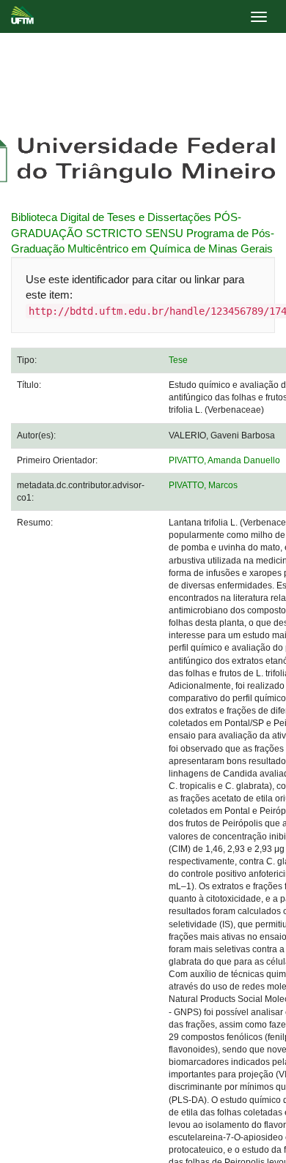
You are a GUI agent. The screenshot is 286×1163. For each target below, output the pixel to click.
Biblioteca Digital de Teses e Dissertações (111, 217)
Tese (178, 360)
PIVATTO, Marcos (203, 485)
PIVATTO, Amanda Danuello (224, 460)
